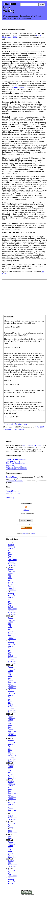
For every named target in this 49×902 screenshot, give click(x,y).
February (11, 547)
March (10, 548)
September (12, 560)
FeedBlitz (33, 524)
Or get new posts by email (26, 513)
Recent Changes (12, 491)
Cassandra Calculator (14, 481)
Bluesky (33, 533)
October (11, 562)
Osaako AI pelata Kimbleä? (17, 459)
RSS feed (26, 510)
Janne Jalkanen (34, 445)
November (12, 563)
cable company (18, 87)
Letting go (10, 465)
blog (24, 445)
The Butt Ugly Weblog (9, 7)
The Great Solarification (15, 463)
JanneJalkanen (20, 429)
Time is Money (12, 477)
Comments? (8, 424)
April (9, 550)
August (10, 558)
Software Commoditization (16, 467)
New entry (10, 497)
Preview (19, 524)
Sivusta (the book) (13, 461)
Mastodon (25, 533)
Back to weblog (21, 424)
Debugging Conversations (16, 469)
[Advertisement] (24, 296)
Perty (7, 417)
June (10, 554)
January (11, 545)
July (9, 556)
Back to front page (13, 493)
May (9, 552)
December (12, 565)
